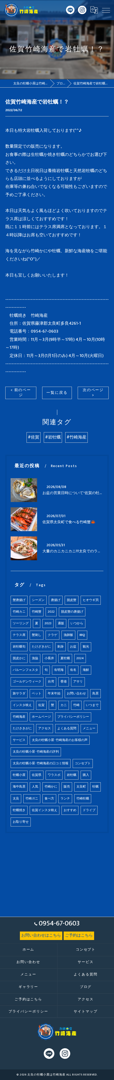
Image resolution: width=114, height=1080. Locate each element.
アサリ (78, 681)
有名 (73, 669)
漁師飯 (68, 635)
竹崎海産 (19, 716)
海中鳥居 (19, 786)
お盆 (73, 646)
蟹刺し (36, 635)
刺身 (60, 646)
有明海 (59, 669)
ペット (36, 693)
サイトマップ (86, 1011)
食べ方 (49, 798)
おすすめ (70, 810)
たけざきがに (41, 646)
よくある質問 (66, 728)
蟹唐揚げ (19, 600)
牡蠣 (95, 786)
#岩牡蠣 (53, 437)
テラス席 (19, 635)
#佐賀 (33, 437)
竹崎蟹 (36, 611)
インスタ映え (22, 705)
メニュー (89, 728)
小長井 (49, 658)
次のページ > (93, 392)
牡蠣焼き (19, 810)
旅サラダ (19, 693)
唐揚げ (55, 600)
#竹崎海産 (76, 437)
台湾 (51, 681)
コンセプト (83, 763)
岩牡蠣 (71, 775)
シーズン (38, 600)
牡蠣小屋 (19, 775)
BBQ (82, 635)
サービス (19, 740)
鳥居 (95, 693)
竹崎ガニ (31, 798)
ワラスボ (54, 775)
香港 (63, 681)
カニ (63, 705)
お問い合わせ (76, 693)
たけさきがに (22, 728)
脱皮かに (19, 658)
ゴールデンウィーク (27, 681)
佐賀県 (36, 775)
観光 (86, 646)
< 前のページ (21, 392)
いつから (77, 623)
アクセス (44, 728)
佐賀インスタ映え (44, 810)
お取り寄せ (21, 821)
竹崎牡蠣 (82, 798)
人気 (35, 786)
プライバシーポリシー (73, 716)
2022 (51, 611)
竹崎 (76, 705)
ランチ (65, 798)
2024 (80, 658)
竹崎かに (51, 786)
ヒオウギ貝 (91, 600)
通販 (61, 623)
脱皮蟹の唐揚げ (72, 611)
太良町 (81, 786)
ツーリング (21, 623)
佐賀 (41, 705)
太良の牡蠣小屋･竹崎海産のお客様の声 (59, 740)
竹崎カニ (19, 611)
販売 (67, 786)
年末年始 (54, 693)
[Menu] (106, 10)
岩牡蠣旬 (19, 646)
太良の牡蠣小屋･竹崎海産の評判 (36, 751)
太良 (16, 798)
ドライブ (89, 810)
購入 (86, 775)
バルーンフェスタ (25, 669)
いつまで (92, 705)
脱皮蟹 (71, 600)
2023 (48, 623)
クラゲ (52, 635)
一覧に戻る (57, 393)
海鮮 (86, 669)
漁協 (35, 658)
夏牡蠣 (65, 658)
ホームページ (41, 716)
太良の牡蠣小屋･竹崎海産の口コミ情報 (40, 763)
